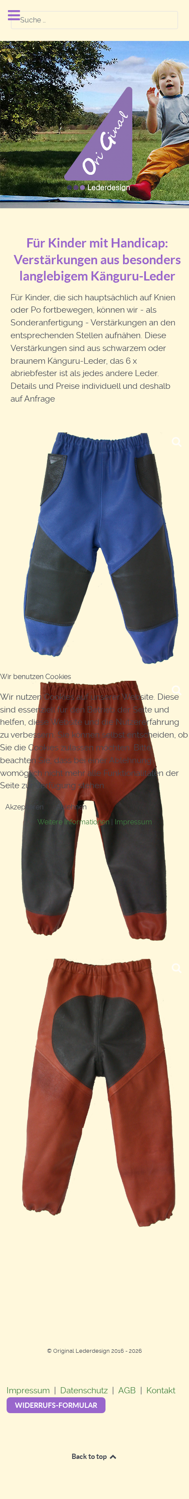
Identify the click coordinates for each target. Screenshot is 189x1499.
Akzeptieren (24, 807)
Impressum (133, 822)
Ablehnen (71, 807)
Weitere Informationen (73, 822)
